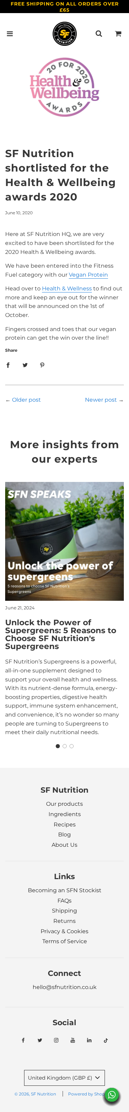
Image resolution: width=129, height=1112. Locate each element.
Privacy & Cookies (64, 931)
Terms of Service (64, 941)
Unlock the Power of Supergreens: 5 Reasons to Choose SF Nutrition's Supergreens (60, 634)
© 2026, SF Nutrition (35, 1093)
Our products (64, 804)
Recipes (65, 824)
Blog (64, 834)
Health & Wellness (67, 288)
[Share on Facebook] (8, 365)
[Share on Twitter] (25, 365)
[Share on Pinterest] (42, 365)
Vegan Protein (88, 274)
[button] (58, 746)
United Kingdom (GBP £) (61, 1077)
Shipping (64, 910)
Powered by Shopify (89, 1093)
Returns (64, 921)
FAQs (64, 900)
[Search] (99, 34)
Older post (26, 400)
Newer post (101, 400)
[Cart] (118, 34)
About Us (64, 845)
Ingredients (65, 814)
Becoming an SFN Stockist (64, 890)
